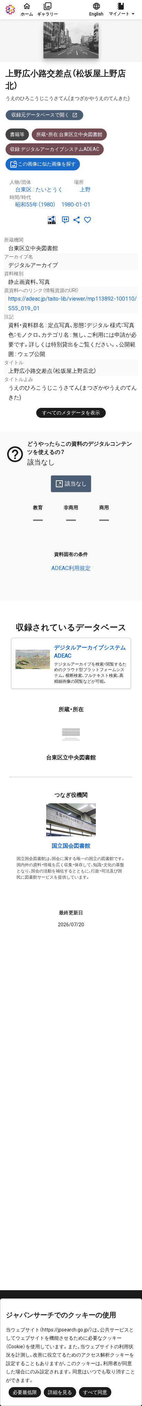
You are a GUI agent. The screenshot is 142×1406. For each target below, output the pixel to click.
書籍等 (17, 134)
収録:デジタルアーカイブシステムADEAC (54, 149)
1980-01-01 (75, 204)
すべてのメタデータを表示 (71, 412)
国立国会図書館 (71, 846)
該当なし (76, 483)
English (96, 14)
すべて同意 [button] (95, 1392)
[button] (122, 9)
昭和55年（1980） (35, 204)
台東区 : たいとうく (39, 189)
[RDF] (53, 219)
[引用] (66, 219)
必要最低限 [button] (25, 1392)
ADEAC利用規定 (71, 568)
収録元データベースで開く (40, 115)
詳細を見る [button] (60, 1392)
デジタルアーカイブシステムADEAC (90, 651)
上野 (85, 189)
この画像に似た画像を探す (47, 164)
